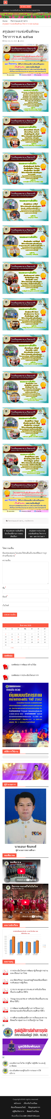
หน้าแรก (17, 1103)
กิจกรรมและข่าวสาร (15, 521)
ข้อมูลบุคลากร (34, 1107)
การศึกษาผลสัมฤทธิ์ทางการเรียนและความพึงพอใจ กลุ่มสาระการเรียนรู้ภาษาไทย (28, 1019)
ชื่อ (4, 588)
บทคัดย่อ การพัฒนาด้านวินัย (23, 664)
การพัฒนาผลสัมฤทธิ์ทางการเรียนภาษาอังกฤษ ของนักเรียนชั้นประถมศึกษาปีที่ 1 (27, 1009)
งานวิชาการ (29, 521)
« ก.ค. (12, 648)
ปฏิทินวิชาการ (18, 1111)
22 (38, 639)
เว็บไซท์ (5, 605)
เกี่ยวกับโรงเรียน (30, 1103)
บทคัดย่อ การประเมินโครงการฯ (25, 675)
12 (18, 637)
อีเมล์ (5, 596)
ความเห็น (6, 560)
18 (12, 639)
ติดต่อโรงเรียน (33, 1111)
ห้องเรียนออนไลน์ (18, 1107)
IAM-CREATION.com (31, 1116)
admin (22, 41)
